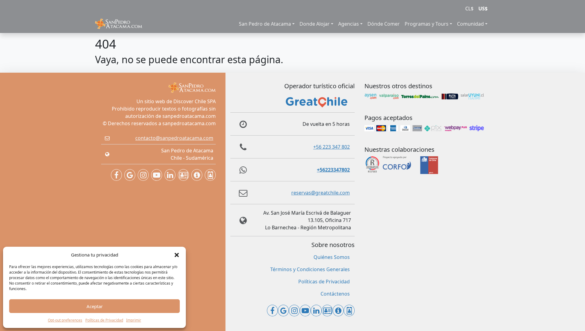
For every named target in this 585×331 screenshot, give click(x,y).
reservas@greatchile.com (320, 192)
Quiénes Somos (332, 257)
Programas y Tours (426, 23)
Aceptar (95, 306)
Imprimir (133, 320)
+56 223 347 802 (331, 147)
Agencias (348, 23)
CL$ (469, 8)
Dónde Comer (383, 23)
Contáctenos (335, 293)
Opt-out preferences (65, 320)
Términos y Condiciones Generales (310, 269)
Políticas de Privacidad (104, 320)
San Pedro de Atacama (265, 23)
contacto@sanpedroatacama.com (174, 138)
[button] (177, 255)
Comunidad (470, 23)
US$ (483, 8)
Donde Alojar (315, 23)
